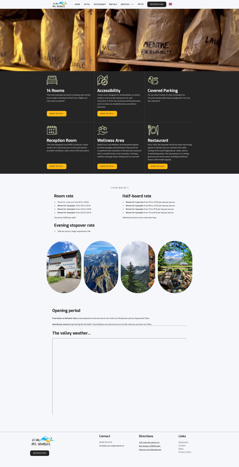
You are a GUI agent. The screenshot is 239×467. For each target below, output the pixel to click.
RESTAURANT (100, 4)
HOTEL (87, 4)
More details (56, 114)
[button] (126, 4)
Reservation (156, 4)
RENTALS (113, 4)
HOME (77, 4)
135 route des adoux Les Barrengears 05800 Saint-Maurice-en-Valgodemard (150, 446)
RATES (141, 4)
